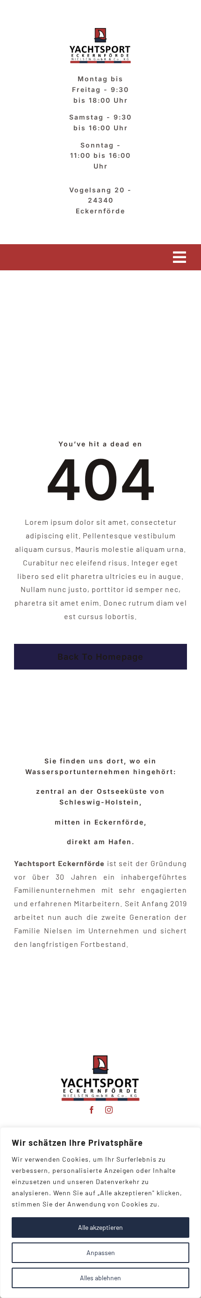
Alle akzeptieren (100, 1227)
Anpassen (100, 1252)
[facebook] (92, 1110)
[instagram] (109, 1110)
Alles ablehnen (100, 1278)
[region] (100, 1212)
